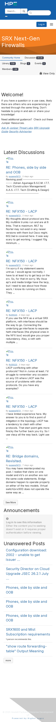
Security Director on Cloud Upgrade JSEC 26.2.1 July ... (27, 573)
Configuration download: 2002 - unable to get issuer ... (26, 555)
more (8, 660)
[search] (24, 11)
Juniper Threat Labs (21, 127)
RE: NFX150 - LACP (21, 211)
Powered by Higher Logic (28, 718)
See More (11, 502)
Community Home (11, 57)
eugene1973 (15, 176)
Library (8, 63)
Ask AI (5, 127)
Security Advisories (20, 131)
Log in (41, 24)
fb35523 (13, 315)
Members (9, 69)
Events (40, 63)
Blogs (24, 63)
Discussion (34, 57)
